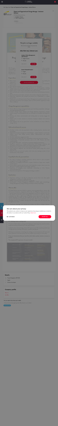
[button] (11, 216)
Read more (33, 212)
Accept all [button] (45, 216)
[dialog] (29, 213)
